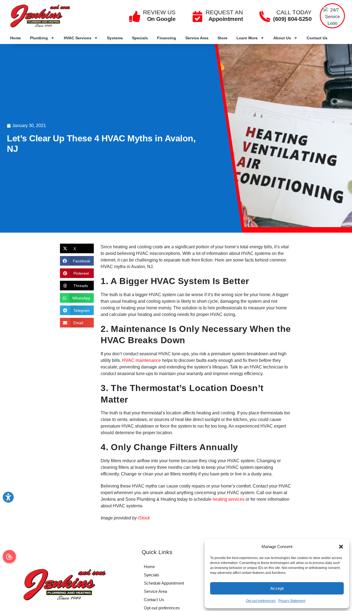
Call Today (294, 12)
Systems (115, 38)
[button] (341, 546)
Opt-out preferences (261, 601)
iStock (144, 518)
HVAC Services (77, 38)
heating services (228, 499)
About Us (282, 38)
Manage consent (9, 556)
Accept (277, 588)
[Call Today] (264, 16)
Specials (140, 38)
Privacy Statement (291, 601)
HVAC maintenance (141, 360)
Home (15, 38)
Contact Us (317, 38)
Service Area (196, 38)
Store (222, 38)
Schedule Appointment (164, 583)
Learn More (247, 38)
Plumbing (39, 38)
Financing (166, 38)
